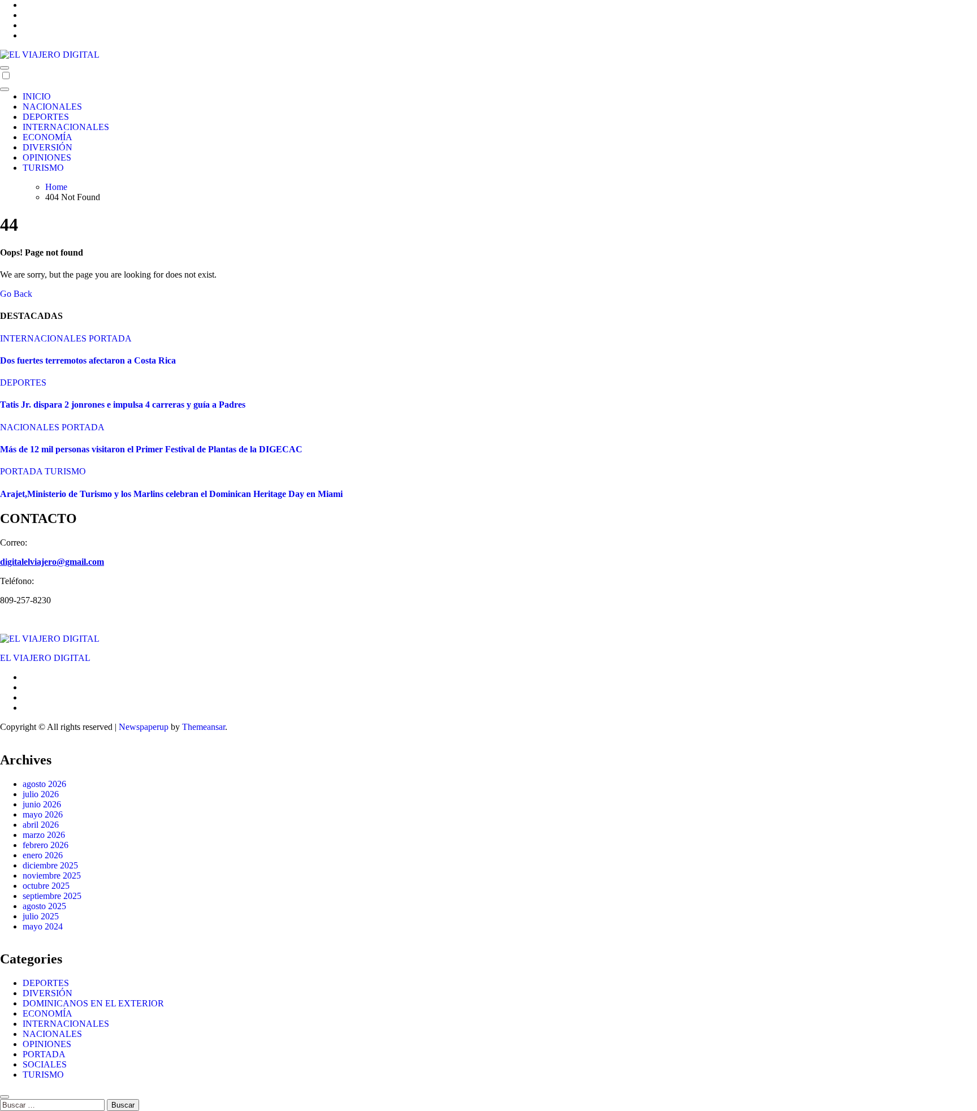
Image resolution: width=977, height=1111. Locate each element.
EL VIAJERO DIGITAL (45, 658)
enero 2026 (43, 855)
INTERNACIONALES (66, 127)
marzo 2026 (44, 835)
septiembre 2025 (52, 896)
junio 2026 (42, 804)
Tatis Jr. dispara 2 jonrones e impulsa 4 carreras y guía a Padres (122, 404)
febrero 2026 (45, 845)
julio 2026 (41, 794)
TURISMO (43, 167)
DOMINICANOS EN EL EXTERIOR (93, 1003)
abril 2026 (41, 824)
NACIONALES (52, 106)
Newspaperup (143, 727)
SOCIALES (45, 1064)
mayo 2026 (43, 814)
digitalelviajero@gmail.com (52, 562)
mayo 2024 (43, 926)
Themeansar (203, 727)
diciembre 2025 (50, 865)
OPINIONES (47, 157)
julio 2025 (41, 916)
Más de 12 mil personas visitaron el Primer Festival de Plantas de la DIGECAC (151, 449)
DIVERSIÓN (47, 147)
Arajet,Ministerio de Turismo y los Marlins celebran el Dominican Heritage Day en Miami (171, 494)
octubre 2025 (46, 885)
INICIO (37, 96)
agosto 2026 (44, 784)
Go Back (16, 294)
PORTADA (110, 338)
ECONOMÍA (47, 137)
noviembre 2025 (52, 875)
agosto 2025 (44, 906)
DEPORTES (46, 117)
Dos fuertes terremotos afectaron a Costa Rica (88, 360)
